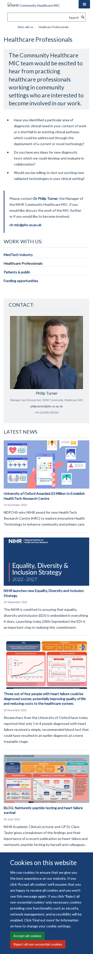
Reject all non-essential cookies (37, 944)
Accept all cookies (27, 936)
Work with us (25, 27)
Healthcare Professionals (23, 263)
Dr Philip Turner (45, 198)
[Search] (82, 17)
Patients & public (17, 272)
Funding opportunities (21, 281)
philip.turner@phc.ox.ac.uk (47, 406)
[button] (84, 4)
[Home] (11, 27)
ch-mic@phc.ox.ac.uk (25, 225)
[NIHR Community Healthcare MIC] (33, 4)
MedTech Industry (18, 254)
